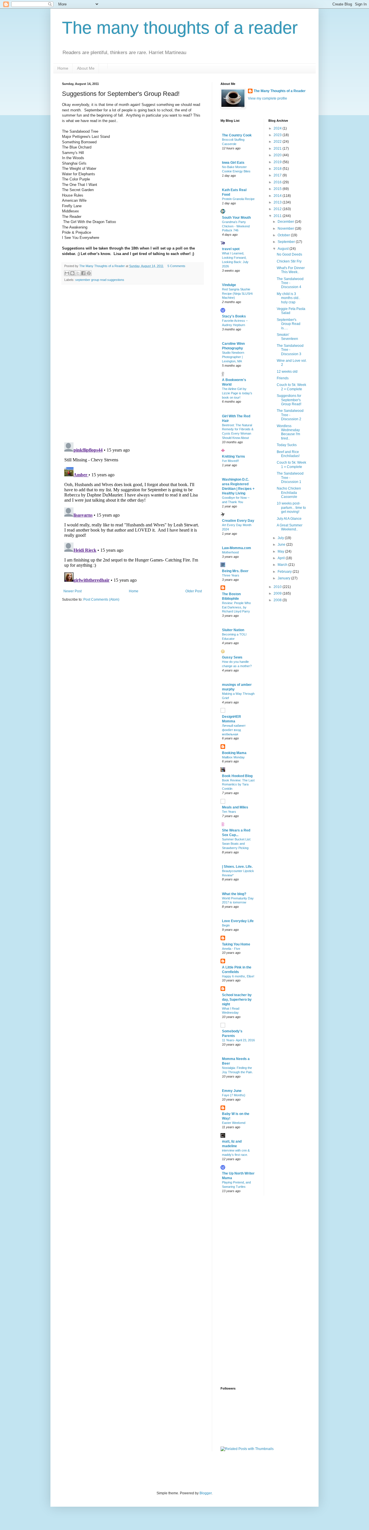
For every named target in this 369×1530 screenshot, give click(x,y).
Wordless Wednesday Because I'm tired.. (288, 432)
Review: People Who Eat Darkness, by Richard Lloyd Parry (236, 607)
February (285, 572)
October (284, 235)
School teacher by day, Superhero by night (237, 999)
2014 (278, 196)
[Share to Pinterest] (89, 273)
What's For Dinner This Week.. (291, 270)
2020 (278, 155)
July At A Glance (289, 519)
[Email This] (67, 273)
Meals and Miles (235, 807)
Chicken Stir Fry (289, 261)
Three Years (230, 575)
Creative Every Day (238, 521)
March (283, 565)
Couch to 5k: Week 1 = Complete (291, 464)
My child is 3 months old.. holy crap (288, 298)
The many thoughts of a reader (180, 27)
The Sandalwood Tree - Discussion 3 (290, 350)
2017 (278, 175)
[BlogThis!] (72, 273)
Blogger (205, 1493)
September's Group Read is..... (288, 324)
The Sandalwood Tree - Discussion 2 (290, 415)
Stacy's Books (234, 316)
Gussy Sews (232, 657)
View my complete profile (267, 98)
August (283, 249)
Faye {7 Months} (233, 1095)
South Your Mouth (236, 218)
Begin (226, 925)
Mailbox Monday (233, 757)
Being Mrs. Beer (235, 571)
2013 (278, 202)
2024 (278, 128)
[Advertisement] (244, 1290)
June (282, 545)
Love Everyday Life (238, 921)
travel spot (231, 249)
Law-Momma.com (236, 548)
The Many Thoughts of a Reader (280, 91)
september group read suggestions (99, 279)
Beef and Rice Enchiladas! (288, 454)
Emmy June (232, 1091)
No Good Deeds (289, 254)
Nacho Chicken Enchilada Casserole (289, 492)
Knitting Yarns (233, 456)
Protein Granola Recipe (238, 199)
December (286, 222)
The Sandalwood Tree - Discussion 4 (290, 283)
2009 (278, 593)
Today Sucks (287, 445)
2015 (278, 189)
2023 (278, 135)
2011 (278, 216)
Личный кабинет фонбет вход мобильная (234, 730)
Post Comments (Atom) (101, 599)
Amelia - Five (231, 948)
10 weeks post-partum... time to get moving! (291, 507)
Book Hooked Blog (237, 776)
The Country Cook (237, 135)
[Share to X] (78, 273)
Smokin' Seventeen (287, 337)
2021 (278, 148)
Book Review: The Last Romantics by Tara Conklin (238, 785)
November (286, 229)
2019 (278, 162)
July (281, 538)
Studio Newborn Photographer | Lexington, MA (233, 357)
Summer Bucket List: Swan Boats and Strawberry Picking (236, 844)
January (284, 578)
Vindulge (229, 285)
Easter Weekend (233, 1122)
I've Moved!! (230, 461)
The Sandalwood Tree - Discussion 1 (290, 477)
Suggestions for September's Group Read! (289, 400)
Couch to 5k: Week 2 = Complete (291, 387)
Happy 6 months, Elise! (238, 976)
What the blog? (234, 894)
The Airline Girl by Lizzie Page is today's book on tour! (237, 393)
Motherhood (230, 552)
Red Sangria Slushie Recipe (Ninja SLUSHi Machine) (237, 294)
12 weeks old (287, 372)
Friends (283, 378)
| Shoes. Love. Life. (237, 867)
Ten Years (229, 811)
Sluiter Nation (233, 630)
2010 (278, 587)
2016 (278, 182)
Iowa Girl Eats (233, 163)
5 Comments (176, 266)
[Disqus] (132, 363)
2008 (278, 600)
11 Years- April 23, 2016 (238, 1040)
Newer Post (72, 591)
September (287, 242)
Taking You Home (236, 944)
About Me (86, 68)
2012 (278, 209)
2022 (278, 142)
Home (62, 68)
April (282, 558)
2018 (278, 169)
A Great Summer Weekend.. (289, 527)
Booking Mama (234, 753)
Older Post (193, 591)
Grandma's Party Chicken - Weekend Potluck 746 (236, 226)
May (281, 551)
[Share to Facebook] (83, 273)
